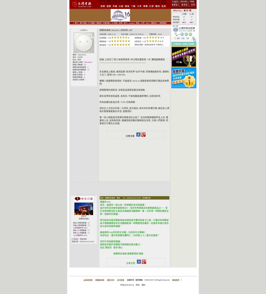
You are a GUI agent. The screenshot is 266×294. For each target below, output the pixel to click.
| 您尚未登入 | (184, 1)
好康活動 (106, 23)
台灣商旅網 (88, 280)
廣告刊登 (110, 280)
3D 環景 (114, 23)
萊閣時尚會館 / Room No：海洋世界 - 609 (115, 30)
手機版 (192, 1)
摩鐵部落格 (99, 280)
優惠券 (98, 23)
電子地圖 (83, 23)
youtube (131, 23)
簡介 (76, 23)
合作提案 (120, 280)
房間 (120, 23)
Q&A (147, 23)
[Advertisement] (183, 101)
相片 (125, 23)
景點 (137, 23)
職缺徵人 (154, 23)
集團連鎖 (162, 23)
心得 (142, 23)
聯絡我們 (175, 280)
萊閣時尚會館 (84, 219)
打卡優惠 (91, 23)
